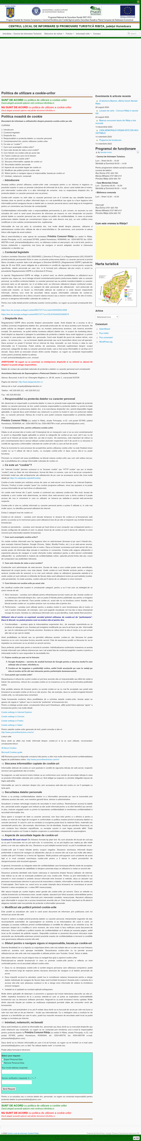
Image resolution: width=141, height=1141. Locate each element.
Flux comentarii (106, 337)
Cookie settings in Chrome (12, 716)
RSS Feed (138, 1)
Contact (97, 33)
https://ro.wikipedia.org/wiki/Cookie (25, 478)
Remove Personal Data (14, 1062)
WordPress (100, 1133)
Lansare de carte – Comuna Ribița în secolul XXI (116, 112)
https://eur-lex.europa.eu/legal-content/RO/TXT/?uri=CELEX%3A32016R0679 (35, 314)
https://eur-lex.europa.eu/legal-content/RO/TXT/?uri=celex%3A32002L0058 (34, 310)
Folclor (69, 33)
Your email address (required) (15, 1067)
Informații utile (83, 33)
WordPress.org (105, 341)
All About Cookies (9, 748)
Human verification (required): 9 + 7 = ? (19, 1078)
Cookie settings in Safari (11, 725)
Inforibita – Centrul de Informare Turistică (22, 33)
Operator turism (106, 152)
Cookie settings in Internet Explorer (16, 712)
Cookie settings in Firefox (12, 721)
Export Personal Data (13, 1059)
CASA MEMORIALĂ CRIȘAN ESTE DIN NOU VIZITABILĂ (116, 131)
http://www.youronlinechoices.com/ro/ (17, 732)
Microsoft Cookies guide (11, 752)
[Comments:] (138, 152)
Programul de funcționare (110, 140)
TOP (137, 1138)
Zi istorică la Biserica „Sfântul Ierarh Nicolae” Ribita (116, 102)
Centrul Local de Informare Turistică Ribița (23, 1133)
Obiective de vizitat (53, 33)
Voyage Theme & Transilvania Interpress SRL (123, 1133)
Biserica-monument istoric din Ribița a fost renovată (115, 122)
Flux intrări (104, 333)
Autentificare (104, 328)
